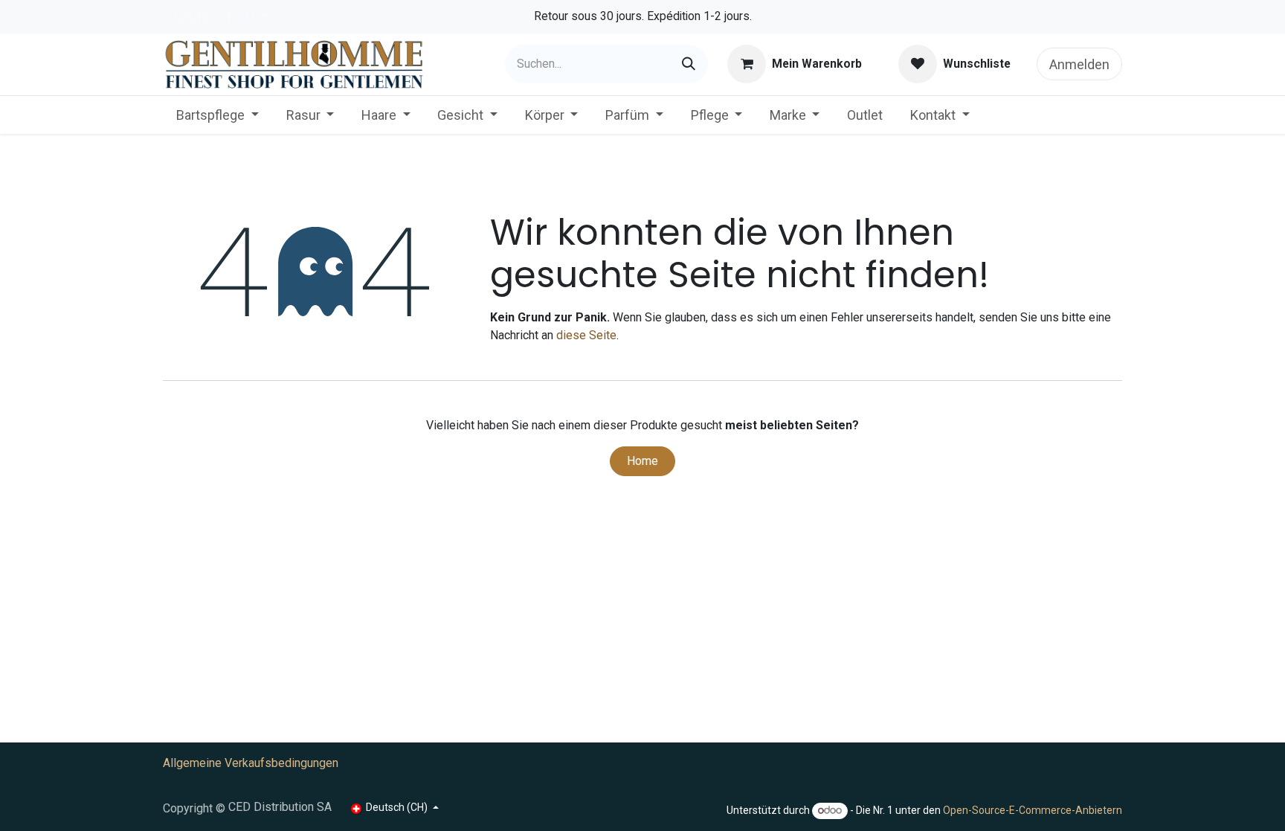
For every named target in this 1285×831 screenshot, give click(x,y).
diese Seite (586, 335)
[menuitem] (217, 115)
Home (642, 461)
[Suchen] (688, 64)
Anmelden (1079, 64)
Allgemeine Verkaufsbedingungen (250, 763)
